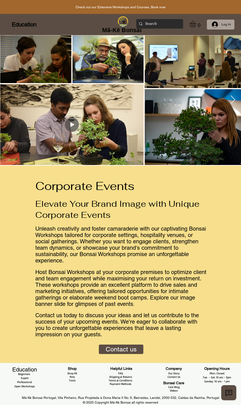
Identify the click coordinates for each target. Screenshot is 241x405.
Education (24, 369)
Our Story (174, 373)
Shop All (72, 373)
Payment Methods (120, 384)
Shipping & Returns (120, 377)
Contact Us (174, 377)
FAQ (120, 373)
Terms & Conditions (120, 380)
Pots (72, 377)
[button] (196, 24)
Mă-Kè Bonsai (121, 402)
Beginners (24, 374)
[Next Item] (233, 100)
